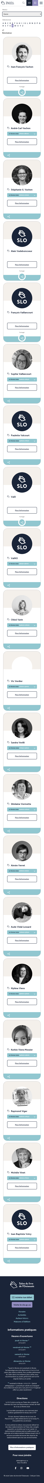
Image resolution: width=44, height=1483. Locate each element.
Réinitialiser (7, 32)
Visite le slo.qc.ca (22, 1305)
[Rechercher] (23, 3)
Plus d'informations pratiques (22, 1447)
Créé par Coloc (35, 1475)
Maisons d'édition (22, 1321)
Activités (22, 1314)
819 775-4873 (22, 1463)
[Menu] (41, 3)
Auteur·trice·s (22, 1318)
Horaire (22, 1311)
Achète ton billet (23, 1297)
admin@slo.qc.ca (22, 1460)
